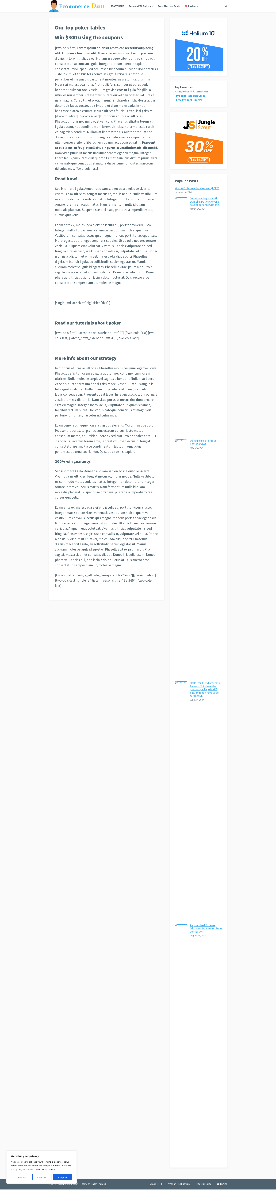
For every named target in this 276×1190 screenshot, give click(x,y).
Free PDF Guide (203, 1183)
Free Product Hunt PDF (190, 100)
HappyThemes (98, 1183)
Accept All (62, 1177)
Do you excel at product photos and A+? (204, 442)
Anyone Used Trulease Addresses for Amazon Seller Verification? (206, 929)
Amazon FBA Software (141, 5)
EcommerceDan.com (67, 1183)
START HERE (117, 5)
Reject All (41, 1177)
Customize (21, 1177)
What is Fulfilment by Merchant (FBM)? (197, 188)
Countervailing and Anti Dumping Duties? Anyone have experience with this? (205, 202)
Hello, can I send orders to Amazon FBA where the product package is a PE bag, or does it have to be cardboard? (205, 689)
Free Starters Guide (169, 5)
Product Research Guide (191, 96)
